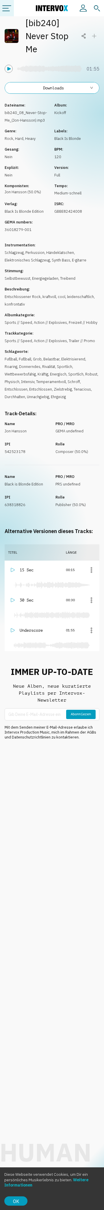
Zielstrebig (63, 389)
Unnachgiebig (38, 396)
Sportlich (64, 366)
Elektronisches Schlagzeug (27, 260)
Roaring (11, 366)
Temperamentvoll (51, 381)
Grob (37, 359)
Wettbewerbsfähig (20, 374)
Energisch (58, 374)
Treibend (67, 278)
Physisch (12, 381)
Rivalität (48, 366)
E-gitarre (79, 260)
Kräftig (43, 374)
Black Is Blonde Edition (24, 211)
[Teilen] (84, 36)
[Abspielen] (9, 69)
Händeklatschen (60, 252)
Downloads (53, 88)
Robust (91, 374)
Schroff (74, 381)
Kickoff (60, 112)
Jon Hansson (16, 431)
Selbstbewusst (17, 278)
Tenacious (82, 389)
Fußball (11, 359)
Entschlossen (16, 389)
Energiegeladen (45, 278)
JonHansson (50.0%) (23, 191)
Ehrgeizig (58, 396)
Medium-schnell (67, 193)
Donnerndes (29, 366)
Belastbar (51, 359)
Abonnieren (81, 714)
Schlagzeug (14, 252)
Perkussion (34, 252)
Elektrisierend (73, 359)
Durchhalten (15, 396)
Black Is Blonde (67, 138)
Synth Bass (61, 260)
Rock (9, 138)
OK (16, 1201)
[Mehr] (91, 570)
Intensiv (27, 381)
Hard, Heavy (25, 138)
